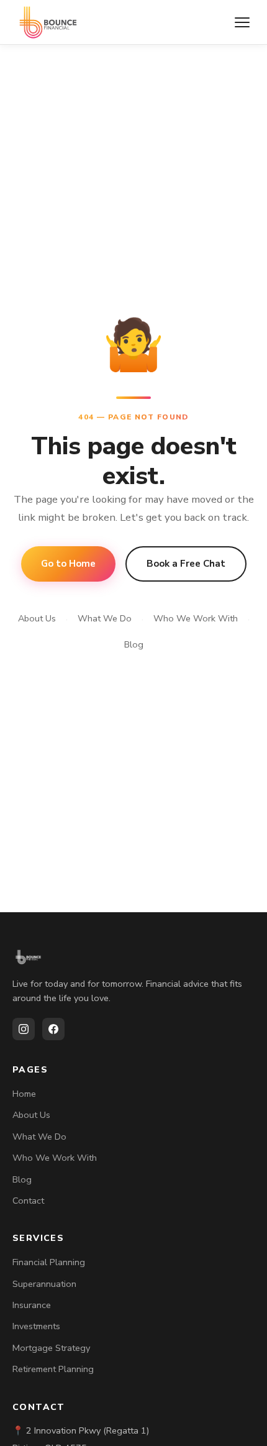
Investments (36, 1326)
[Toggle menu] (242, 22)
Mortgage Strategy (51, 1348)
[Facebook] (53, 1029)
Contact (28, 1200)
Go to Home (68, 563)
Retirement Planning (53, 1369)
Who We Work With (195, 618)
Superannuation (44, 1284)
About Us (37, 618)
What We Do (105, 618)
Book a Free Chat (186, 563)
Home (24, 1093)
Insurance (31, 1305)
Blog (133, 644)
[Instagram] (23, 1029)
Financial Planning (48, 1262)
